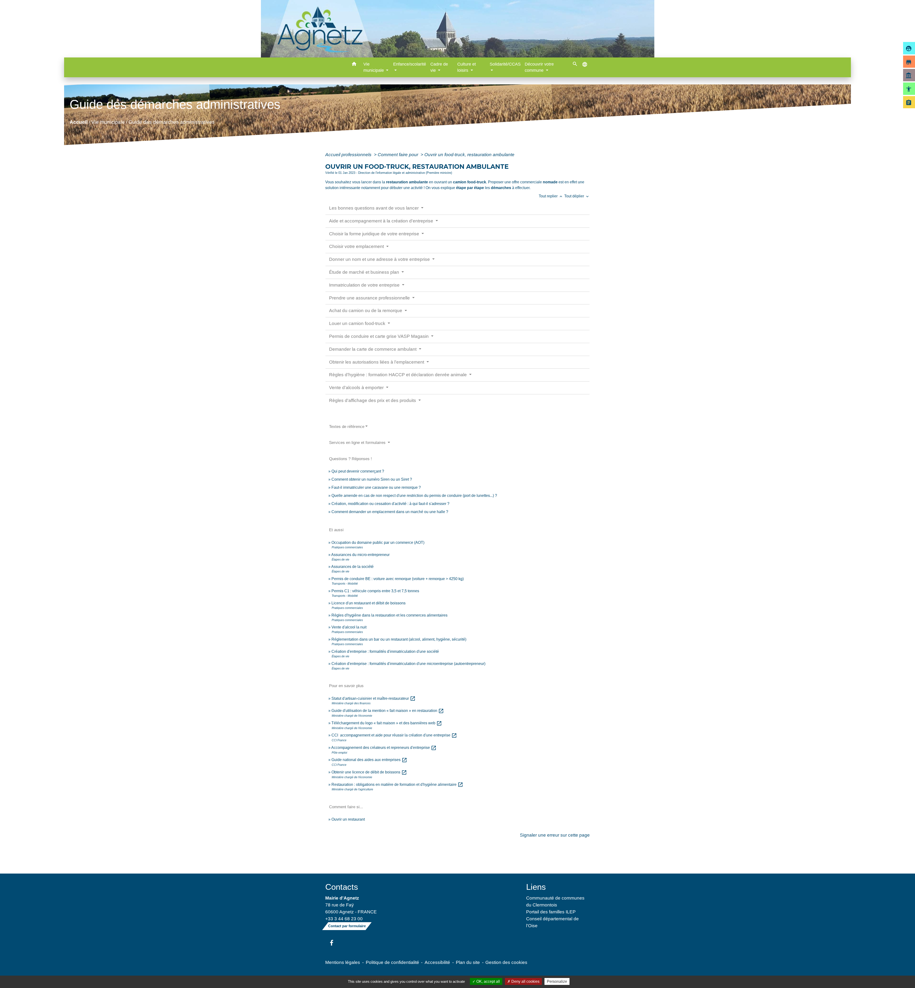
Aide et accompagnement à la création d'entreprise (381, 220)
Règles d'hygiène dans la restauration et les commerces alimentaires (389, 615)
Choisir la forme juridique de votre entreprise (374, 233)
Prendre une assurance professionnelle (370, 297)
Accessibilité (437, 962)
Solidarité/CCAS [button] (505, 64)
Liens (536, 886)
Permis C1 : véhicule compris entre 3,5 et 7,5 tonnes (375, 591)
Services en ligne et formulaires (358, 442)
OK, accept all (487, 981)
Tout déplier (577, 196)
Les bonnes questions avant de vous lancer (374, 208)
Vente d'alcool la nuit (348, 627)
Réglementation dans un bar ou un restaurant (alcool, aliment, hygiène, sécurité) (398, 639)
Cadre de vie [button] (439, 67)
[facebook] (331, 943)
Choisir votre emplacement (357, 246)
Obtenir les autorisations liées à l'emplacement (377, 362)
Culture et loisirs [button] (466, 67)
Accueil (78, 122)
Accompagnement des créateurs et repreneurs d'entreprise (384, 748)
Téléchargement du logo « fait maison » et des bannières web (386, 723)
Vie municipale (108, 122)
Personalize (557, 981)
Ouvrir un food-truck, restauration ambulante (469, 154)
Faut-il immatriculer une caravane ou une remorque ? (376, 487)
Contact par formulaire (347, 926)
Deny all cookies (524, 981)
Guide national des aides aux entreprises (369, 760)
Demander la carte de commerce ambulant (373, 349)
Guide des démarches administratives (171, 122)
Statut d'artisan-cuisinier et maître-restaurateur (373, 698)
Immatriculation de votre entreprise (365, 285)
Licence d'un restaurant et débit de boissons (368, 603)
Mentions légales (342, 962)
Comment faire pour (398, 154)
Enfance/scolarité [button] (409, 64)
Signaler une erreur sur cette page (555, 835)
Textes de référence (346, 426)
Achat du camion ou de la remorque (366, 310)
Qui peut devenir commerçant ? (357, 471)
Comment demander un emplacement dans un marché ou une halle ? (389, 512)
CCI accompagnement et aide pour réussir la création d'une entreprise (394, 735)
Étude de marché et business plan (364, 272)
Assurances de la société (352, 567)
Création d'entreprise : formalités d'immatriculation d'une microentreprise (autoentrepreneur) (408, 664)
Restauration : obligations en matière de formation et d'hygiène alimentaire (397, 784)
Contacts (341, 886)
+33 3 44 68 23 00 (344, 918)
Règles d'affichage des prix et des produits (373, 400)
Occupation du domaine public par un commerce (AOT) (377, 542)
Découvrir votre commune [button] (539, 67)
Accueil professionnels (349, 154)
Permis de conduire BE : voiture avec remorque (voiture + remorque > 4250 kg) (397, 579)
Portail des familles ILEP (551, 911)
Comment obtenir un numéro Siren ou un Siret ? (371, 479)
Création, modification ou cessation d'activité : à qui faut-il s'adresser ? (390, 504)
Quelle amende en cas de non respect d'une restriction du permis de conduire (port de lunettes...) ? (414, 496)
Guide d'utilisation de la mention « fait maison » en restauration (387, 711)
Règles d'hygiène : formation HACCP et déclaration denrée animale (398, 374)
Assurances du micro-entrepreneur (360, 555)
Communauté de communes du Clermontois (555, 901)
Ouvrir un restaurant (348, 819)
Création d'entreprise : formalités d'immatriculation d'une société (385, 651)
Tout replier (551, 196)
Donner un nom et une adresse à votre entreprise (380, 259)
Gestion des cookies (506, 962)
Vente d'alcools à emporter (357, 387)
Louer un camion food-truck (357, 323)
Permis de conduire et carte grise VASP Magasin (379, 336)
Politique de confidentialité (392, 962)
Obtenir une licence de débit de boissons (369, 772)
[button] (354, 64)
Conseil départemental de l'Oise (552, 922)
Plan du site (468, 962)
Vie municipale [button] (374, 67)
